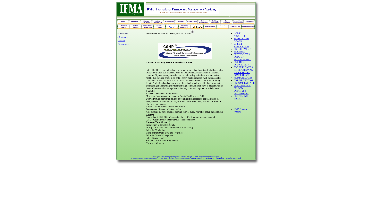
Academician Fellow (198, 158)
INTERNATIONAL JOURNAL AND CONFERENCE (243, 72)
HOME (237, 33)
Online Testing (174, 158)
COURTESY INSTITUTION (241, 92)
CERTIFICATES (242, 54)
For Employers (134, 158)
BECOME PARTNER (244, 83)
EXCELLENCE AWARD (241, 97)
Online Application (175, 156)
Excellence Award (233, 158)
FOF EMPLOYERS (243, 67)
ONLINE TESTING (244, 80)
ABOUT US (240, 36)
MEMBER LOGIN (243, 77)
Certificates (122, 37)
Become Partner (185, 158)
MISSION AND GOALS (241, 39)
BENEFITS (239, 51)
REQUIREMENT (242, 49)
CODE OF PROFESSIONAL (242, 58)
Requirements (123, 44)
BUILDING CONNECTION (241, 63)
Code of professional (204, 156)
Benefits (121, 40)
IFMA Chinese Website (240, 110)
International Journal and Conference (148, 158)
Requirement (184, 156)
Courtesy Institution (216, 158)
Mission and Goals (165, 156)
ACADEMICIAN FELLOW (242, 86)
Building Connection (214, 156)
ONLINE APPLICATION (241, 45)
